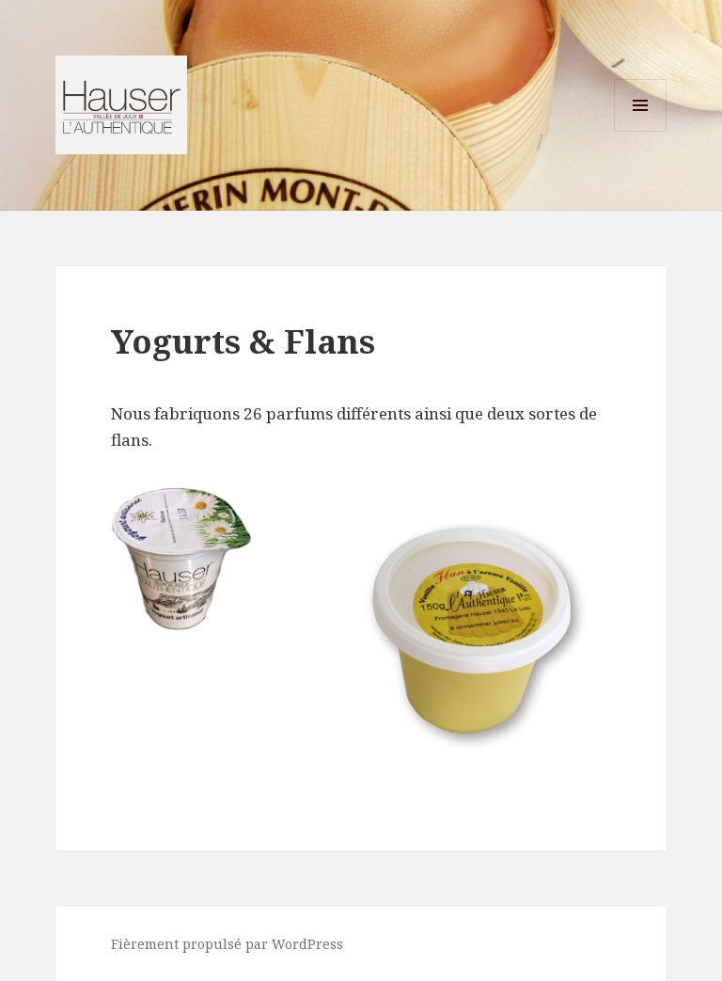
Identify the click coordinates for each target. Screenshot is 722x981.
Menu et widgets (641, 131)
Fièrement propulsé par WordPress (227, 944)
